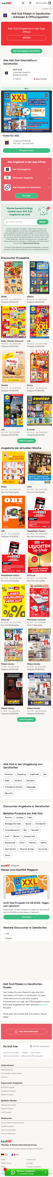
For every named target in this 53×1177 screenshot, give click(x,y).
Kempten (30, 781)
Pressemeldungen (8, 1133)
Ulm (45, 774)
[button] (26, 121)
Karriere (4, 1077)
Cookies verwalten (33, 1167)
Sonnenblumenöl (12, 830)
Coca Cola (42, 849)
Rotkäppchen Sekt (13, 824)
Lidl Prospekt (6, 1112)
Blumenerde (10, 843)
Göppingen (31, 787)
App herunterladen (8, 1130)
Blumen (16, 836)
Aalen (7, 781)
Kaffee (43, 843)
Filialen (25, 1053)
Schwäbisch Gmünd (13, 787)
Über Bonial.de (7, 1070)
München (9, 774)
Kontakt (29, 1163)
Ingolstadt (34, 774)
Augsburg (21, 774)
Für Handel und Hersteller (11, 1073)
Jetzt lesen (26, 917)
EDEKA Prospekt (7, 1087)
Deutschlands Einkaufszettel (12, 1123)
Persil (22, 843)
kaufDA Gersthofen (11, 1053)
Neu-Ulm (9, 793)
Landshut (18, 781)
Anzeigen (45, 9)
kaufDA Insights (7, 1126)
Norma (9, 938)
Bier (25, 830)
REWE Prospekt (7, 1095)
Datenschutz (6, 1163)
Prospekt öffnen (26, 150)
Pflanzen (32, 843)
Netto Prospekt (7, 1109)
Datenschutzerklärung (31, 243)
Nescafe (35, 830)
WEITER (26, 37)
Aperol (28, 824)
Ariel (7, 836)
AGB (3, 1167)
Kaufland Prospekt (8, 1091)
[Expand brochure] (26, 112)
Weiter (42, 222)
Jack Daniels (10, 849)
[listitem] (13, 282)
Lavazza (19, 817)
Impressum (31, 1159)
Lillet (30, 817)
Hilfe (3, 1159)
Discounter (35, 1053)
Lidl (7, 933)
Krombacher (41, 824)
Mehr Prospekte (26, 441)
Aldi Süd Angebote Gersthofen (26, 51)
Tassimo (8, 817)
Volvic (7, 855)
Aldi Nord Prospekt (8, 1105)
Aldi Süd (43, 1004)
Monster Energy (27, 849)
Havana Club (29, 836)
